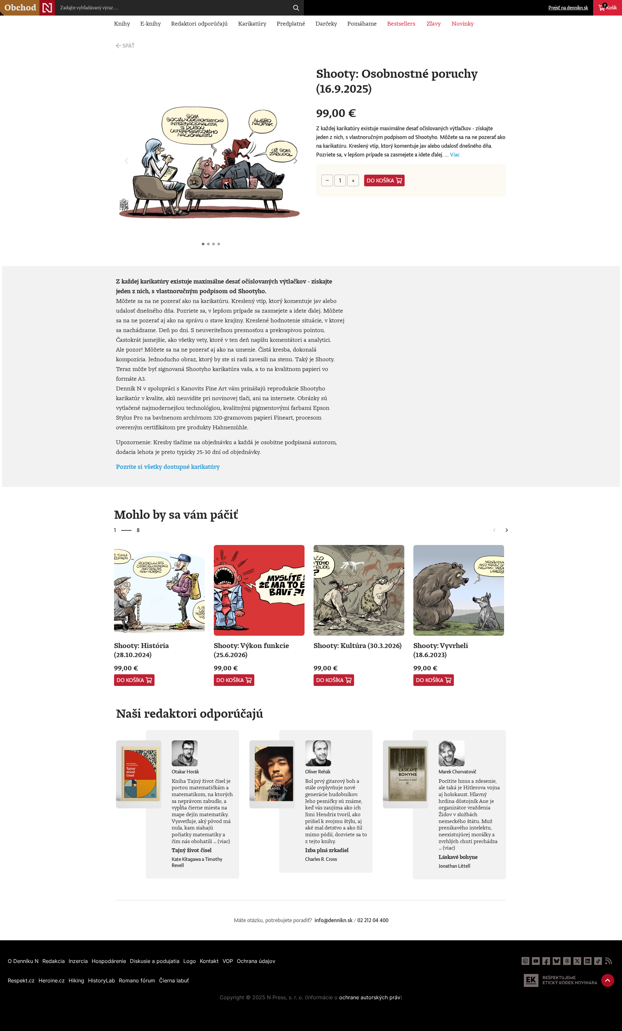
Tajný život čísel (192, 850)
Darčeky (326, 23)
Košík (610, 7)
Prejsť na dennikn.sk (568, 8)
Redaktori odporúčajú (199, 23)
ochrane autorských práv (369, 997)
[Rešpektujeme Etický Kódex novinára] (560, 980)
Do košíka (380, 180)
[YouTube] (536, 961)
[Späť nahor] (607, 980)
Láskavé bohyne (458, 857)
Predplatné (291, 23)
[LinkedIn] (587, 961)
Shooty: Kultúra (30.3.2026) (358, 645)
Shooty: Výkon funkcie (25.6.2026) (251, 650)
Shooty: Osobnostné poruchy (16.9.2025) (203, 244)
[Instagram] (525, 961)
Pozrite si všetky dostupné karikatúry (168, 466)
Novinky (463, 23)
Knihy (122, 23)
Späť (128, 45)
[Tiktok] (598, 961)
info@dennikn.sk (333, 920)
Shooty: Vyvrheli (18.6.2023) (440, 650)
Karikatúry (252, 23)
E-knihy (150, 23)
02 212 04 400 (372, 920)
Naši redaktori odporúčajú (189, 713)
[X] (577, 961)
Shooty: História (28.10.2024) (141, 650)
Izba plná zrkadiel (327, 850)
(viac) (224, 841)
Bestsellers (401, 23)
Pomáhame (362, 23)
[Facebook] (546, 961)
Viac (455, 154)
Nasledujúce (295, 160)
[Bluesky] (556, 961)
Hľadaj (296, 8)
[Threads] (567, 961)
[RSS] (608, 961)
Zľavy (434, 23)
